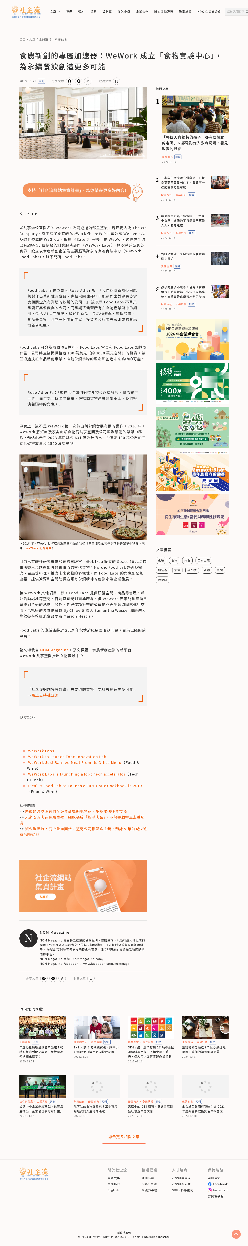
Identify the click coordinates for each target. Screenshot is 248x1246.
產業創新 (181, 195)
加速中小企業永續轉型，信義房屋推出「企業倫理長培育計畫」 (41, 1108)
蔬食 (177, 570)
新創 (207, 570)
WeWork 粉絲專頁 (39, 548)
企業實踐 (96, 1042)
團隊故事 (114, 1178)
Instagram (221, 1190)
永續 (161, 560)
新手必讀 (148, 1178)
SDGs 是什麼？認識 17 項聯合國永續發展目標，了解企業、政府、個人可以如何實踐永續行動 (151, 1052)
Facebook (220, 1184)
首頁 (22, 39)
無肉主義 (204, 560)
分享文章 (58, 81)
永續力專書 (149, 1190)
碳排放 (192, 570)
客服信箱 (214, 1178)
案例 (41, 81)
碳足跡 (162, 580)
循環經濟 (181, 233)
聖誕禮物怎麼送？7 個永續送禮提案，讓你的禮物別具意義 (204, 1049)
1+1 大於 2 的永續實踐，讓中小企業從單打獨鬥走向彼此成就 (96, 1049)
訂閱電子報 (215, 1196)
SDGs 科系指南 (183, 1190)
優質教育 (167, 157)
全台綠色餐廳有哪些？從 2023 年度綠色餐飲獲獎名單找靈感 (203, 1108)
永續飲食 (61, 39)
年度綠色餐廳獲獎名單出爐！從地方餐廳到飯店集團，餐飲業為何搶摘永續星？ (41, 1052)
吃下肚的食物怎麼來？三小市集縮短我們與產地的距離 (96, 1108)
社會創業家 (81, 1042)
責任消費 (166, 266)
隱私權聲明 (124, 1232)
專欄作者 (114, 1184)
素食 (220, 570)
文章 (32, 39)
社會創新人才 (181, 1184)
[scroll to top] (236, 1234)
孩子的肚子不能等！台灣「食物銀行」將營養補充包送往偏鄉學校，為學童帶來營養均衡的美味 (183, 292)
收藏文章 (105, 81)
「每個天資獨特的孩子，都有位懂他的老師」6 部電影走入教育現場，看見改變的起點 (195, 142)
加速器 (162, 570)
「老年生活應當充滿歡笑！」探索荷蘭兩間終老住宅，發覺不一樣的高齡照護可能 (183, 182)
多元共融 (147, 1101)
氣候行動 (202, 1042)
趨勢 (178, 157)
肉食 (187, 560)
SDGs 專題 (149, 1184)
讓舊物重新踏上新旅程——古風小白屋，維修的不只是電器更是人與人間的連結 (183, 220)
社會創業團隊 (181, 1178)
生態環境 (45, 39)
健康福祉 (166, 195)
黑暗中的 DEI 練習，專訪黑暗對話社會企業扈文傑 (150, 1108)
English (113, 1190)
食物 (174, 560)
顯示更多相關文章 (124, 1136)
